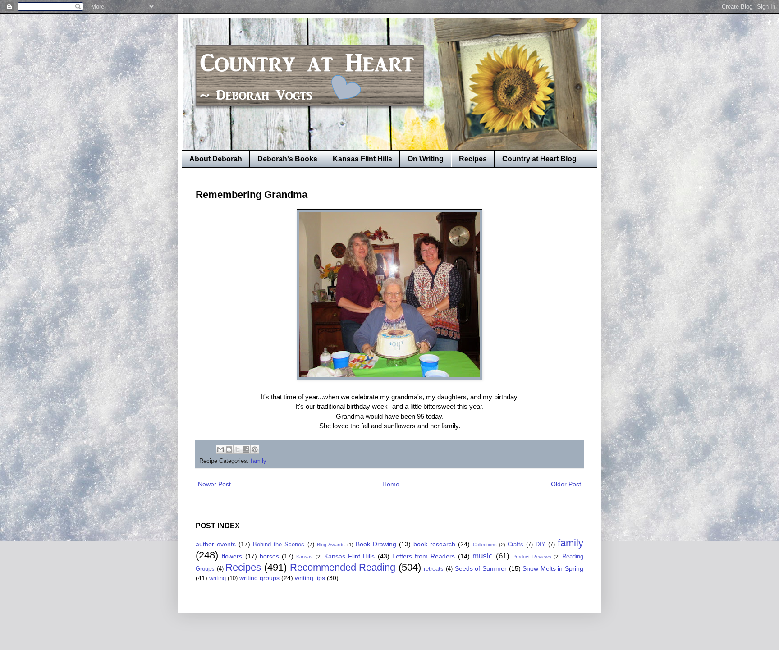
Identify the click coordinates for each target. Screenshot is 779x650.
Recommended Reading (343, 567)
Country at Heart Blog (539, 159)
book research (434, 544)
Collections (485, 544)
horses (269, 556)
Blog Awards (331, 544)
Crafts (515, 544)
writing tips (310, 577)
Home (390, 484)
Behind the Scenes (278, 544)
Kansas (304, 556)
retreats (434, 569)
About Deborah (215, 159)
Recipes (473, 159)
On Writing (426, 159)
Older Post (566, 484)
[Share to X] (237, 449)
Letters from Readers (423, 556)
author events (216, 544)
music (482, 556)
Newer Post (214, 484)
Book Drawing (376, 544)
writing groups (259, 577)
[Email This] (220, 449)
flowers (232, 556)
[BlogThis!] (229, 449)
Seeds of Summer (481, 568)
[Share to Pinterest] (254, 449)
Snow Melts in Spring (552, 568)
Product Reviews (532, 556)
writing (217, 578)
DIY (540, 544)
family (258, 461)
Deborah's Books (287, 159)
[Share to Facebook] (246, 449)
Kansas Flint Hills (362, 159)
